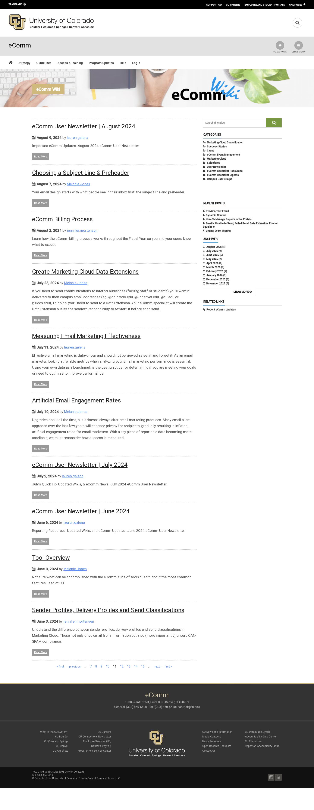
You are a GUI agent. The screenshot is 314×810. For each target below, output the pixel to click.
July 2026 (212, 250)
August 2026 (214, 246)
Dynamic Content (216, 215)
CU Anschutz (60, 750)
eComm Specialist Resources (225, 170)
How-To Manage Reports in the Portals (229, 219)
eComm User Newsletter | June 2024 (81, 511)
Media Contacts (211, 736)
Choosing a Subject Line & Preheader (80, 172)
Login (136, 63)
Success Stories (217, 146)
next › (157, 666)
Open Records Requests (216, 746)
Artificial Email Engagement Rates (76, 400)
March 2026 (213, 267)
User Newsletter (216, 166)
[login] (119, 778)
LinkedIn (278, 777)
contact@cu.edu (189, 707)
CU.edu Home (279, 52)
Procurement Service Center (94, 750)
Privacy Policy (87, 778)
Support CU (214, 4)
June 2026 (212, 255)
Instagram (271, 777)
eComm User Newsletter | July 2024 (80, 464)
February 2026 (214, 271)
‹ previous (74, 666)
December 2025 (215, 279)
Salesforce (213, 162)
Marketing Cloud (216, 158)
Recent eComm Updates (221, 309)
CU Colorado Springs (56, 741)
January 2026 (214, 275)
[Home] (51, 29)
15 (143, 666)
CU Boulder (61, 736)
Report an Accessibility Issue (262, 746)
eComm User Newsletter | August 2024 (83, 126)
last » (168, 666)
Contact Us (209, 750)
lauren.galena (77, 137)
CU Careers (233, 4)
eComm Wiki (48, 89)
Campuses (295, 4)
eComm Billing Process (62, 219)
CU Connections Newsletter (94, 736)
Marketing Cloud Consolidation (225, 142)
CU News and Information (217, 731)
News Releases (211, 741)
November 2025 (215, 283)
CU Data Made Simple (257, 731)
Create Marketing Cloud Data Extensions (85, 271)
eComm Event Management (223, 154)
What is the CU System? (54, 731)
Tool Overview (51, 557)
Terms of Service (106, 778)
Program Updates (101, 63)
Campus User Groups (219, 179)
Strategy (24, 63)
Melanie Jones (78, 184)
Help (123, 63)
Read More (40, 156)
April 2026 (212, 263)
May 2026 (212, 259)
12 (121, 666)
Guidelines (43, 63)
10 (107, 666)
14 (136, 666)
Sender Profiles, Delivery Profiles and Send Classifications (108, 610)
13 (129, 666)
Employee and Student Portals (265, 4)
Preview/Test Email (217, 211)
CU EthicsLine (253, 741)
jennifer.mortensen (82, 230)
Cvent (210, 150)
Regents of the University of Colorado (56, 778)
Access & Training (70, 63)
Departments (298, 52)
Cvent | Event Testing (218, 230)
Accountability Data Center (261, 736)
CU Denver (62, 746)
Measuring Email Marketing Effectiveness (86, 336)
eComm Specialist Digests (223, 175)
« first (60, 666)
